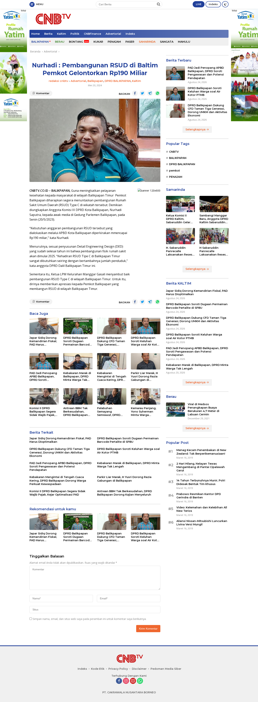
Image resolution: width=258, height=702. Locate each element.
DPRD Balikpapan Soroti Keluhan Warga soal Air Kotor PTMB (145, 341)
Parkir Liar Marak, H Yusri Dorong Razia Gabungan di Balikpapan (144, 376)
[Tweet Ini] (142, 93)
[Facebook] (119, 681)
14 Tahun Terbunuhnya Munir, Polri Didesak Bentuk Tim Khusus (200, 482)
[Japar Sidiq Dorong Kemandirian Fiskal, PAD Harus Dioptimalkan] (44, 326)
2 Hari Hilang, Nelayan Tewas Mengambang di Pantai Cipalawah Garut (200, 467)
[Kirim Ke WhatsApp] (157, 93)
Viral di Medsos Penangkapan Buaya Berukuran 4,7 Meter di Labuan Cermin (203, 409)
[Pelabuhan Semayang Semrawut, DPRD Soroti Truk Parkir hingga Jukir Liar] (111, 396)
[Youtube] (133, 681)
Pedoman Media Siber (166, 668)
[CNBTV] (52, 19)
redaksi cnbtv (58, 81)
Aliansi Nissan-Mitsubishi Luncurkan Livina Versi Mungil (201, 522)
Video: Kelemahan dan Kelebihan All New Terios (201, 509)
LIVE (198, 4)
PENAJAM (114, 41)
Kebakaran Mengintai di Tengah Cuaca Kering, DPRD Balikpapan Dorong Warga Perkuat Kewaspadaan (111, 376)
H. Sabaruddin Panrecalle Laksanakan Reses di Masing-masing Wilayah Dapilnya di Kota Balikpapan (180, 251)
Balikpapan (95, 81)
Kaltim (61, 33)
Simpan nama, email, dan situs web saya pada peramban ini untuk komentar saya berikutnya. (89, 619)
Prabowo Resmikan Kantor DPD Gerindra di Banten (198, 495)
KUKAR (98, 41)
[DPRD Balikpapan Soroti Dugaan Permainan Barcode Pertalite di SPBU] (78, 326)
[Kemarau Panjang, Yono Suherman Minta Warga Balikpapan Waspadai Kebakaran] (145, 396)
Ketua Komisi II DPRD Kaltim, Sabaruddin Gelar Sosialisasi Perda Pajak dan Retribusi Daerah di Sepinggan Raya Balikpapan (179, 219)
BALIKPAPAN (40, 41)
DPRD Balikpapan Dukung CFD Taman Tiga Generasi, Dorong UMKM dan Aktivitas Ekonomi (111, 341)
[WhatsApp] (140, 681)
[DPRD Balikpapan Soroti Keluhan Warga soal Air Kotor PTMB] (145, 326)
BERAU (59, 41)
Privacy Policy (118, 668)
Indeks (213, 4)
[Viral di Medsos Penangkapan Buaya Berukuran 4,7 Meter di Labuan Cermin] (175, 410)
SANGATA (166, 41)
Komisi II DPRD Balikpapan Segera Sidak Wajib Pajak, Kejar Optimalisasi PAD (42, 411)
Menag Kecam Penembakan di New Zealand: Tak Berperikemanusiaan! (201, 452)
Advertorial (113, 33)
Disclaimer (139, 668)
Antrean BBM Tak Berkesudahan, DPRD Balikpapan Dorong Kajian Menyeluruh (75, 411)
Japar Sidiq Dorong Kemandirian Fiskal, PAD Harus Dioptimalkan (43, 341)
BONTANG (76, 41)
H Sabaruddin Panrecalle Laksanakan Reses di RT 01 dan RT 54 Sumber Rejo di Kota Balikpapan (213, 251)
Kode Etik (97, 668)
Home (35, 33)
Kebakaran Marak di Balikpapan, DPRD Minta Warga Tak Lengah (77, 376)
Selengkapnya (195, 129)
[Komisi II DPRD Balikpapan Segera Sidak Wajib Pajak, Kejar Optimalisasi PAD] (44, 396)
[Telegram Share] (150, 93)
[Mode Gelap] (225, 4)
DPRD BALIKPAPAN (118, 81)
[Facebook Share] (135, 93)
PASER (129, 41)
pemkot (174, 170)
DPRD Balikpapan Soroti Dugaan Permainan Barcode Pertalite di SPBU (77, 341)
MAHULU (184, 41)
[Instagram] (126, 681)
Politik (74, 33)
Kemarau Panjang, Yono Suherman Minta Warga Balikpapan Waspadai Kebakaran (143, 411)
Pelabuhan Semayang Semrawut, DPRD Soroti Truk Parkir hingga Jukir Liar (109, 411)
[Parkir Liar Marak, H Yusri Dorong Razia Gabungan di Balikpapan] (145, 361)
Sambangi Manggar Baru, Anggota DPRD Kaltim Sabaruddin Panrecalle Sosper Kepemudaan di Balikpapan (213, 219)
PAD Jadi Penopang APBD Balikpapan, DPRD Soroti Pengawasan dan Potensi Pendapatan (43, 376)
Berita (48, 33)
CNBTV (174, 151)
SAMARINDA (147, 41)
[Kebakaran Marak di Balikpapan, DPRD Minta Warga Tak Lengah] (78, 361)
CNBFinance (92, 33)
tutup (23, 10)
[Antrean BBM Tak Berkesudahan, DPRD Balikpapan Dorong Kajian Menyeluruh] (78, 396)
